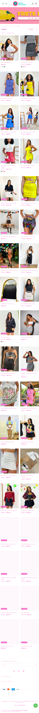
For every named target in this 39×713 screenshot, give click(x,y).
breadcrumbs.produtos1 (10, 26)
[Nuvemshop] (19, 705)
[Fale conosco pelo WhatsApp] (36, 706)
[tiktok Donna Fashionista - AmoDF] (23, 671)
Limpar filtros (10, 33)
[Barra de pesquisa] (6, 4)
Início (2, 26)
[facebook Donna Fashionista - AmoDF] (19, 671)
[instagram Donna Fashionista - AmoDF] (14, 671)
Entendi (34, 710)
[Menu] (3, 4)
